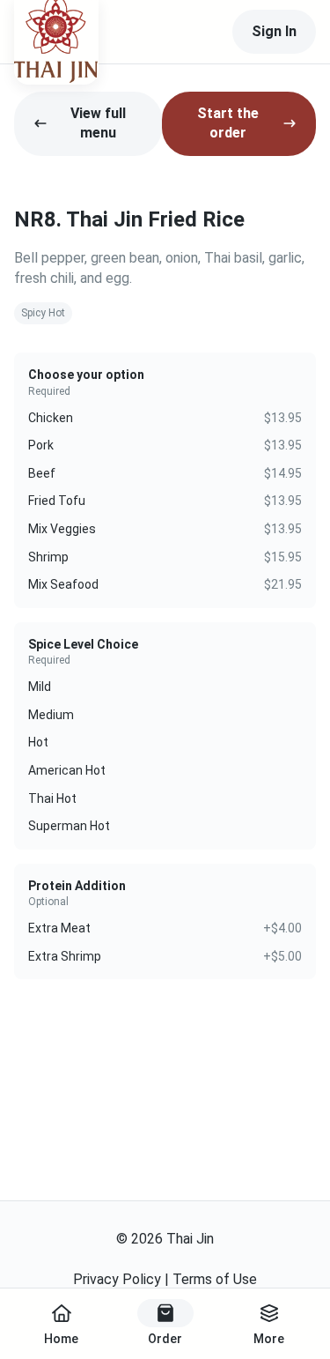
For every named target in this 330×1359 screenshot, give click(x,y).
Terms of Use (214, 1279)
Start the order (228, 123)
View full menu (98, 123)
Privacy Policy (117, 1279)
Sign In (274, 31)
